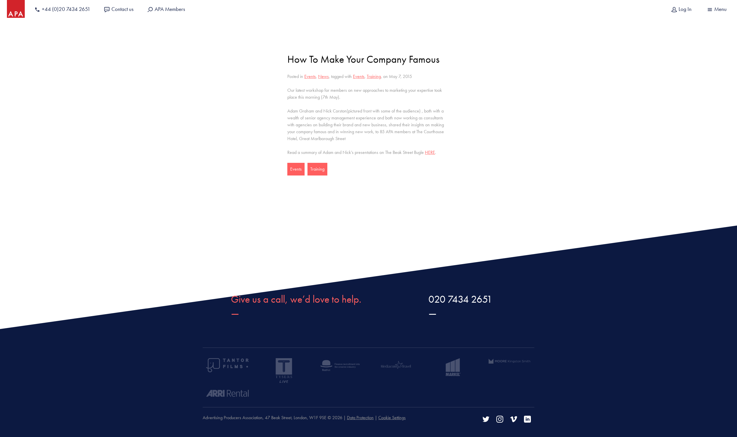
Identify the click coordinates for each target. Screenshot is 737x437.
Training (374, 76)
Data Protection (360, 418)
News (323, 76)
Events (310, 76)
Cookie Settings (392, 418)
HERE (430, 152)
